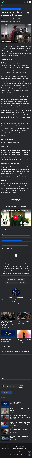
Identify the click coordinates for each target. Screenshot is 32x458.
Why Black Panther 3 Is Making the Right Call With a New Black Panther (20, 430)
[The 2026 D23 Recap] (8, 334)
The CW (23, 283)
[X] (16, 304)
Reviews (8, 5)
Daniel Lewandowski (7, 18)
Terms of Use (5, 451)
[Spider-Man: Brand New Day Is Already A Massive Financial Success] (5, 417)
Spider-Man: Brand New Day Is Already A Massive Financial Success (20, 416)
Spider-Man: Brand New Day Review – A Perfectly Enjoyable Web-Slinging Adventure (20, 424)
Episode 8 (12, 279)
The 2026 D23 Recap (6, 339)
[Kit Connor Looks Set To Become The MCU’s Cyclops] (5, 411)
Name (3, 372)
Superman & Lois (17, 9)
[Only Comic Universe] (7, 2)
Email (3, 378)
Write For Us (8, 448)
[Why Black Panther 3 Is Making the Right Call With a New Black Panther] (5, 431)
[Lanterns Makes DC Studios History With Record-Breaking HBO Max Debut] (8, 316)
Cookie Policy (27, 448)
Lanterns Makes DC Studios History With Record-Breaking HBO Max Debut (7, 323)
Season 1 (21, 279)
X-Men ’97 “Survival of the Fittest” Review (24, 340)
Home (3, 5)
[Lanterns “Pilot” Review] (24, 316)
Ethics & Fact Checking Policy (16, 451)
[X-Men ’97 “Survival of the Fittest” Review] (24, 334)
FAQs (3, 448)
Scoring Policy (27, 451)
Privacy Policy (20, 448)
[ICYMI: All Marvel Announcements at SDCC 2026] (5, 438)
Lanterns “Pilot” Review (23, 321)
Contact (14, 448)
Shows (9, 9)
